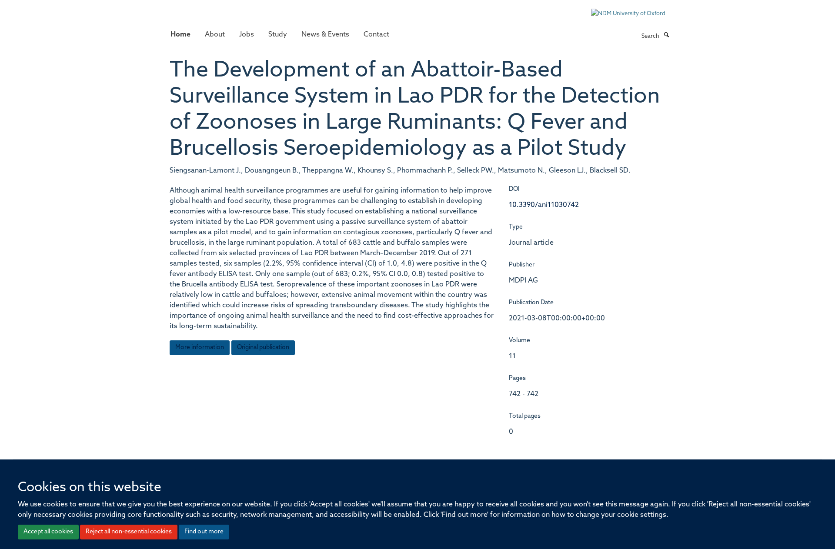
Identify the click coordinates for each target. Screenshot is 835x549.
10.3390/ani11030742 (544, 205)
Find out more (204, 532)
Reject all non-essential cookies (129, 532)
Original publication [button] (263, 347)
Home (180, 34)
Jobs (246, 34)
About (215, 34)
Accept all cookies (48, 532)
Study (277, 34)
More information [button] (199, 347)
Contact (376, 34)
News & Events (325, 34)
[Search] (666, 35)
